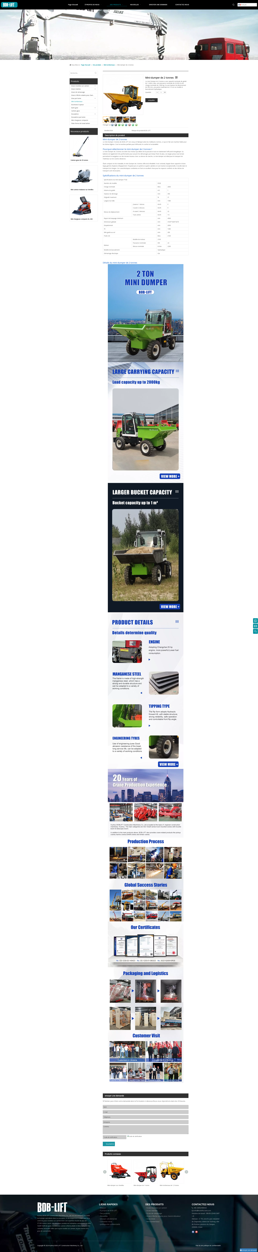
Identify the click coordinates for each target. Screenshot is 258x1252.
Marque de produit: (138, 130)
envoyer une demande (108, 1219)
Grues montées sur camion (80, 86)
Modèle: (107, 130)
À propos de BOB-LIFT (108, 1210)
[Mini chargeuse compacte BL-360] (82, 206)
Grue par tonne (76, 98)
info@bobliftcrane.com (202, 1210)
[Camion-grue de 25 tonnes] (82, 147)
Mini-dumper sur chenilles (115, 1185)
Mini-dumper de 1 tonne (141, 1185)
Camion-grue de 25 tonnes (79, 160)
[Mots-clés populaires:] (233, 5)
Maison (103, 1208)
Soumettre (110, 1144)
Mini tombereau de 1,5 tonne (169, 1185)
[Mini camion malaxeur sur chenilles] (82, 176)
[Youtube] (196, 1232)
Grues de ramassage (78, 92)
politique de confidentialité (110, 1224)
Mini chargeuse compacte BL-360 (82, 219)
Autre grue (74, 108)
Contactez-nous (106, 1221)
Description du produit (115, 135)
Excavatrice (75, 114)
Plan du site (199, 1245)
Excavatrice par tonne (78, 117)
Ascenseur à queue (77, 105)
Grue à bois (150, 1219)
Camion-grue (75, 111)
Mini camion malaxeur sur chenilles (82, 190)
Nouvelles (104, 1216)
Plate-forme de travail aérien (80, 123)
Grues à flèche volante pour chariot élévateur (84, 95)
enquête (151, 100)
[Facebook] (193, 1232)
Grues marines (76, 89)
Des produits (105, 1213)
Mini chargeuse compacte (79, 120)
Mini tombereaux (76, 101)
